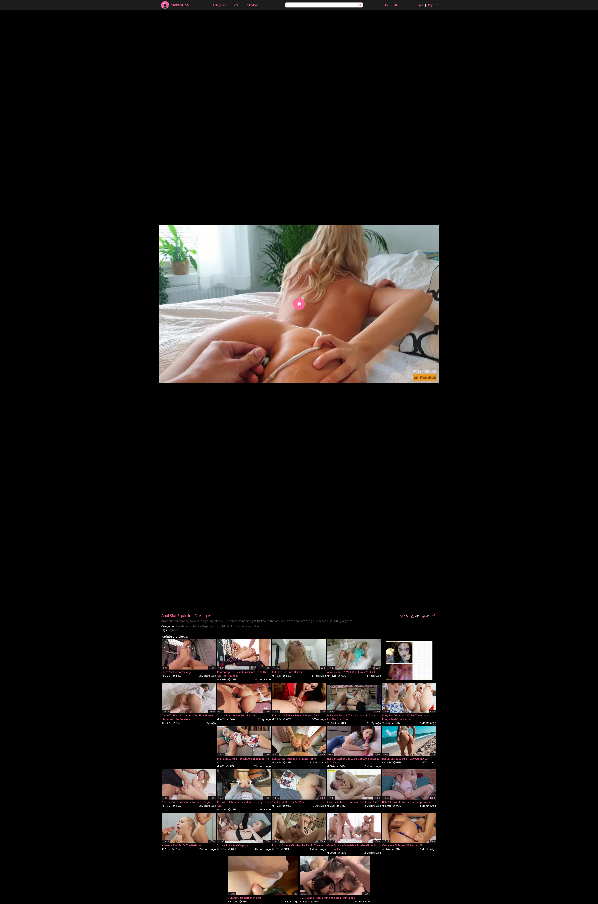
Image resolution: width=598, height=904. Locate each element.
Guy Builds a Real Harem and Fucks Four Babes (327, 897)
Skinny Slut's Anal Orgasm (232, 845)
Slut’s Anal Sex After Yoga (177, 672)
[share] (433, 616)
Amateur (247, 626)
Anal (188, 626)
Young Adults (221, 626)
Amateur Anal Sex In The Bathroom (182, 845)
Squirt (257, 626)
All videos (252, 5)
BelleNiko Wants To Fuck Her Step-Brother (407, 802)
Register (433, 5)
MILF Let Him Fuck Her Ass (287, 672)
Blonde (180, 626)
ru (395, 5)
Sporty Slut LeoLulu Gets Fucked (236, 715)
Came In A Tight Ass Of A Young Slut (403, 845)
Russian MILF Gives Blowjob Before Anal (295, 715)
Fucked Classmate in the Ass (244, 897)
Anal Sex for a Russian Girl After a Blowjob (186, 802)
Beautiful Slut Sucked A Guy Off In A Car (405, 758)
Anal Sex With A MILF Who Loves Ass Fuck (351, 672)
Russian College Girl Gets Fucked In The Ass (297, 845)
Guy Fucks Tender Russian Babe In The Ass (352, 802)
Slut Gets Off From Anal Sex (288, 802)
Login (419, 5)
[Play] (299, 304)
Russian (235, 626)
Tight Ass (174, 630)
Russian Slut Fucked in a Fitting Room (294, 758)
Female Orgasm (202, 626)
